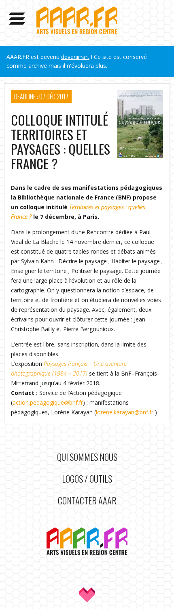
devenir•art (75, 57)
